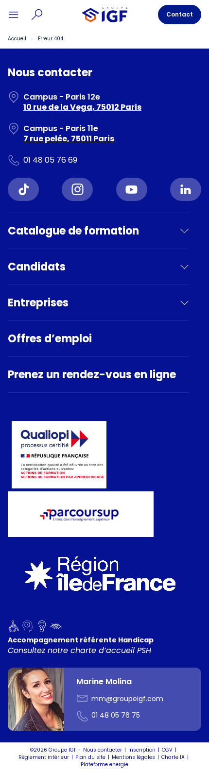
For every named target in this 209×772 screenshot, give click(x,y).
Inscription (142, 750)
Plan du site (90, 757)
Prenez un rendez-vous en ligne (92, 374)
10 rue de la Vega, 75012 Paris (82, 107)
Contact (179, 14)
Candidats (37, 266)
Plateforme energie (104, 764)
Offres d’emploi (50, 338)
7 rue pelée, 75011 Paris (68, 138)
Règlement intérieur (43, 757)
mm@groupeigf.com (127, 699)
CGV (167, 750)
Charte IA (173, 757)
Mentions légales (133, 757)
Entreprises (38, 302)
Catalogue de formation (73, 230)
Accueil (17, 38)
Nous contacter (102, 750)
